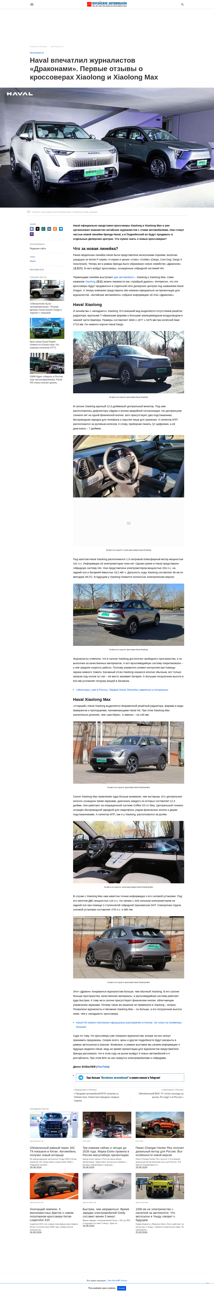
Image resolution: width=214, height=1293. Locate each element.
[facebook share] (32, 229)
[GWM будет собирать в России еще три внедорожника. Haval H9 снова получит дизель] (47, 363)
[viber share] (32, 234)
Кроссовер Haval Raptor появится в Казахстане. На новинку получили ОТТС (44, 344)
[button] (128, 362)
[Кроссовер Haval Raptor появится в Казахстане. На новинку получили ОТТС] (47, 328)
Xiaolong (90, 281)
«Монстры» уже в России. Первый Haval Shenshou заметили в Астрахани (122, 689)
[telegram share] (61, 229)
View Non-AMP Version (117, 1281)
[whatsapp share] (43, 229)
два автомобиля (124, 277)
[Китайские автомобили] (107, 4)
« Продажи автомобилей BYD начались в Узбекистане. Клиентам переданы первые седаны (96, 1097)
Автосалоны (142, 1202)
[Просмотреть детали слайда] (130, 1080)
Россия (86, 1141)
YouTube (102, 1066)
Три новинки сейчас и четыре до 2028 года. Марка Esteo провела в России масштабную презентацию (106, 1151)
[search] (182, 4)
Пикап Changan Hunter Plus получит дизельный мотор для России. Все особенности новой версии (160, 1151)
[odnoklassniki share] (55, 229)
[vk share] (49, 229)
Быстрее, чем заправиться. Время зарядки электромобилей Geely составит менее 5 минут (106, 1213)
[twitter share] (37, 229)
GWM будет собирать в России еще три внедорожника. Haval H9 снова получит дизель (46, 379)
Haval (32, 261)
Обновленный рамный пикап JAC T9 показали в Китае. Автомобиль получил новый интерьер (53, 1151)
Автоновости (57, 46)
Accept (122, 1288)
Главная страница (38, 46)
